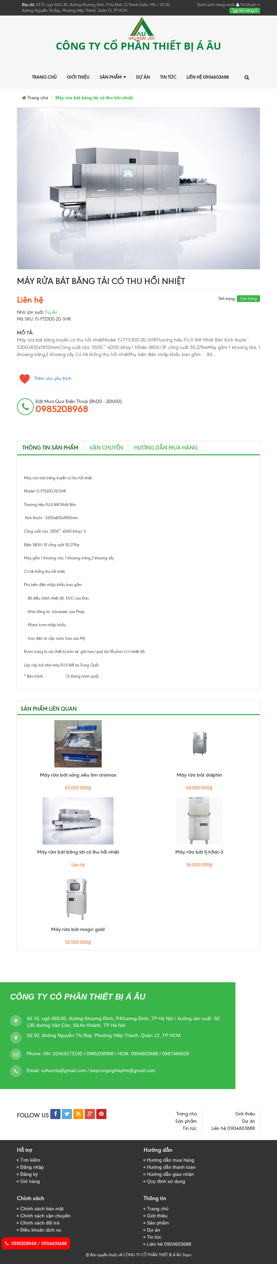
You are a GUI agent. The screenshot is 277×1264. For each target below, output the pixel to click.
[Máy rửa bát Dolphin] (199, 743)
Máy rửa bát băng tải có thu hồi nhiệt (78, 852)
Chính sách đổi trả (39, 1222)
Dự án (143, 77)
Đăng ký (29, 1174)
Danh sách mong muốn (216, 4)
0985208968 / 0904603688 (39, 1243)
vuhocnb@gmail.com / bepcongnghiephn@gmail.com (98, 1070)
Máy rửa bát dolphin (199, 775)
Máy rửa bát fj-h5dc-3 (199, 852)
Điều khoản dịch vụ (40, 1230)
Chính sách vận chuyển (45, 1215)
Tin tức (168, 77)
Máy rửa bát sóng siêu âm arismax (78, 775)
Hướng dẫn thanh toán (171, 1167)
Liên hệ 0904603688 (207, 77)
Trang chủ (44, 77)
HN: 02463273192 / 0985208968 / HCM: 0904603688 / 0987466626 (116, 1053)
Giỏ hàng (247, 10)
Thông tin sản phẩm (50, 448)
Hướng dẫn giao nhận (170, 1174)
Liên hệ (30, 300)
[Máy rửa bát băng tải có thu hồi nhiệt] (77, 820)
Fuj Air (51, 312)
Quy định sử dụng (166, 1181)
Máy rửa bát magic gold (78, 929)
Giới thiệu (78, 77)
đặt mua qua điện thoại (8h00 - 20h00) (78, 406)
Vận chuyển (106, 448)
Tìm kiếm (30, 1160)
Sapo (186, 1255)
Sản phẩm (111, 77)
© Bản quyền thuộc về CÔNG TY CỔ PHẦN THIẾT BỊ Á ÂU (133, 1255)
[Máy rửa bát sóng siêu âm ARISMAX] (77, 743)
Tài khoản (248, 4)
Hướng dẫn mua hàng (170, 1160)
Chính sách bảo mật (42, 1208)
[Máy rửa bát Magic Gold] (77, 898)
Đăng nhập (32, 1167)
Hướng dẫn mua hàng (166, 448)
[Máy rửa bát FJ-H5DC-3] (199, 820)
